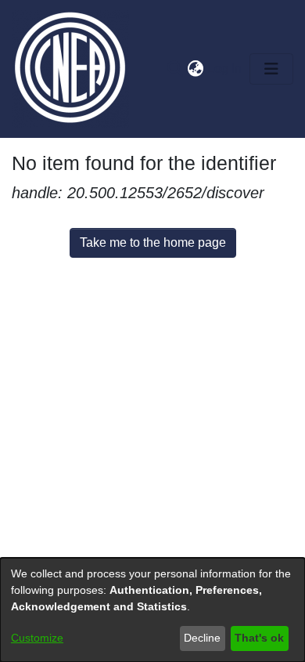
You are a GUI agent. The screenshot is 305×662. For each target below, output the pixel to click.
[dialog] (152, 610)
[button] (175, 69)
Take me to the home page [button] (153, 242)
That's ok (259, 637)
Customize (37, 637)
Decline (202, 637)
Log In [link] (225, 68)
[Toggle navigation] (271, 69)
